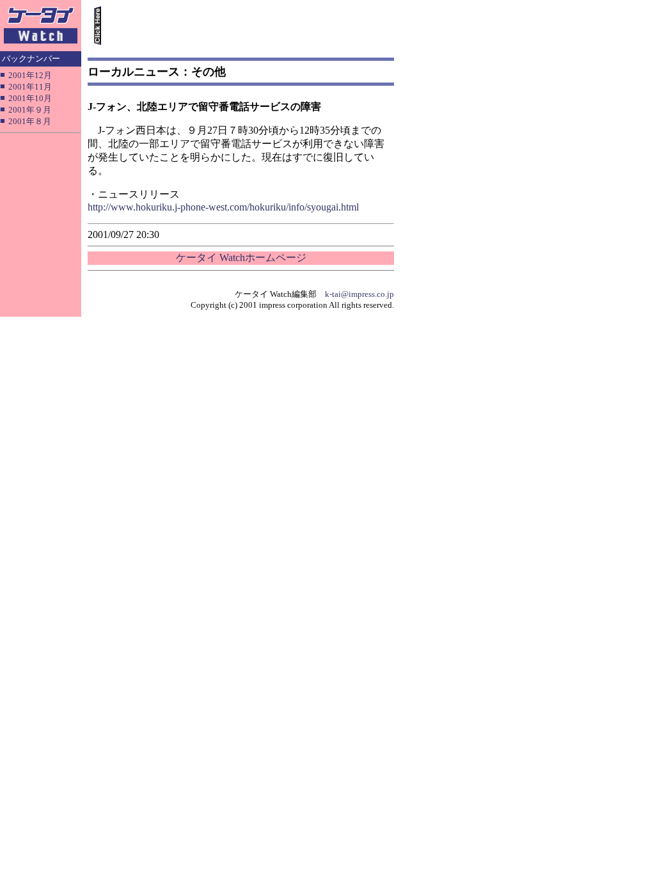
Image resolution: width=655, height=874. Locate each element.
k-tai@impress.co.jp (359, 294)
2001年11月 (30, 86)
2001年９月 (29, 110)
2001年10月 (30, 98)
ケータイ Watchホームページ (241, 257)
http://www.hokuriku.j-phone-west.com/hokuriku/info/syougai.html (223, 207)
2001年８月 (29, 121)
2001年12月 (30, 75)
